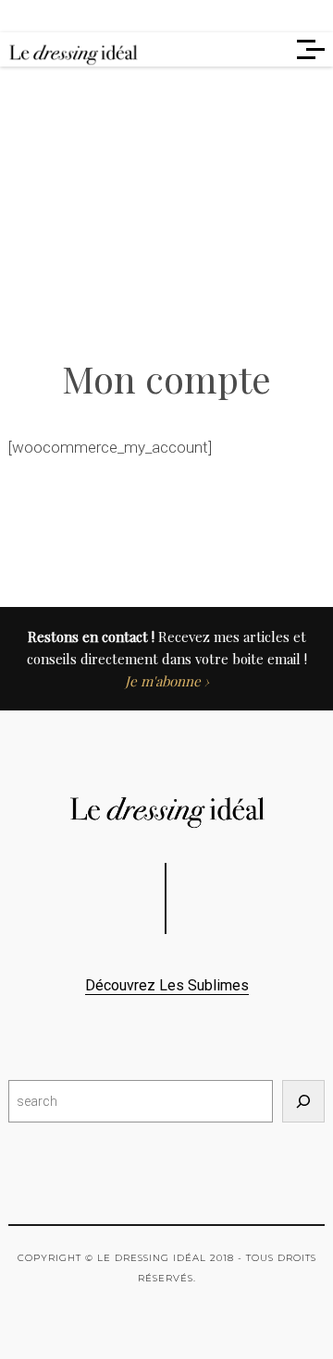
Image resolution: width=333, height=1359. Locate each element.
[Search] (303, 1101)
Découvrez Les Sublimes (167, 985)
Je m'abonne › (167, 681)
